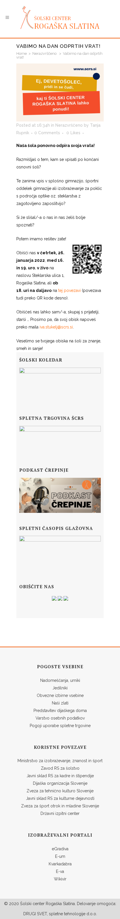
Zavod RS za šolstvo (60, 768)
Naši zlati (60, 703)
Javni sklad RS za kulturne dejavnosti (60, 798)
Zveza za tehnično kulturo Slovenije (60, 791)
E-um (60, 856)
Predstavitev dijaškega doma (60, 710)
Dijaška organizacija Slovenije (60, 783)
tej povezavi (69, 290)
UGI (32, 913)
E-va (60, 871)
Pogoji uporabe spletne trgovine (60, 725)
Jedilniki (60, 688)
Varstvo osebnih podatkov (60, 718)
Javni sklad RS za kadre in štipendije (60, 775)
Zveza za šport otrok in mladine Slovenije (60, 806)
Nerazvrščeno (44, 53)
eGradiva (60, 849)
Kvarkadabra (60, 864)
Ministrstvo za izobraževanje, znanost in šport (60, 760)
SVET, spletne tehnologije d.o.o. (66, 913)
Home (21, 53)
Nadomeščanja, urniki (60, 680)
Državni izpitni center (60, 813)
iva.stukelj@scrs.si (56, 327)
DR (26, 913)
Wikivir (60, 879)
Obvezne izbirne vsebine (60, 695)
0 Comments (47, 132)
